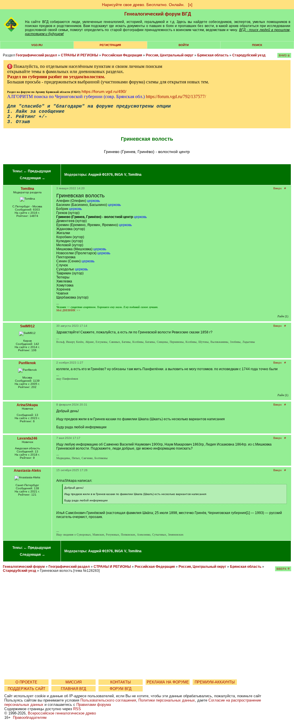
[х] (190, 4)
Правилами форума (93, 704)
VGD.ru (36, 45)
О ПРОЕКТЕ (26, 682)
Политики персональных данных (166, 700)
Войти (184, 45)
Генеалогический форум (24, 567)
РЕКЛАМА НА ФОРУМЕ (168, 682)
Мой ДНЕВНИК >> (68, 310)
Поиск (257, 45)
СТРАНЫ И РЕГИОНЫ (79, 55)
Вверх (277, 188)
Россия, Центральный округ (170, 55)
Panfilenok (27, 363)
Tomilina (135, 175)
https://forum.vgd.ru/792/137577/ (176, 96)
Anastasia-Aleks (27, 471)
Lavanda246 (27, 438)
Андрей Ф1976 (100, 175)
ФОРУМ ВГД (120, 689)
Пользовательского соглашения (108, 700)
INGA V (120, 175)
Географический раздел (36, 55)
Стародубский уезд (249, 55)
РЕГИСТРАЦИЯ (110, 45)
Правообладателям (30, 717)
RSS (77, 709)
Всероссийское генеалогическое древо (62, 713)
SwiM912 (27, 326)
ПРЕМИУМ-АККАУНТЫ (215, 682)
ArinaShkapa (27, 405)
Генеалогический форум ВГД (157, 14)
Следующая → (32, 178)
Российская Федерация (122, 55)
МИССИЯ (73, 682)
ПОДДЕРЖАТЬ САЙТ (26, 689)
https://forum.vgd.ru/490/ (104, 91)
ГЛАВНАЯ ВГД (73, 689)
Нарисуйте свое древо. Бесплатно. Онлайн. (143, 4)
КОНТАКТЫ (120, 682)
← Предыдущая (37, 171)
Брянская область (213, 55)
